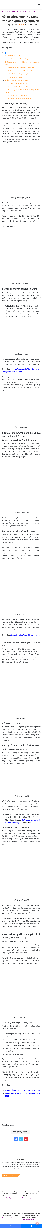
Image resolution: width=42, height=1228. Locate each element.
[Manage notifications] (37, 1223)
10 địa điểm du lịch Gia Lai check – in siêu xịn (22, 1090)
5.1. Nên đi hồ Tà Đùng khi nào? (18, 95)
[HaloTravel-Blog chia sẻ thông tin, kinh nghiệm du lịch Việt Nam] (21, 4)
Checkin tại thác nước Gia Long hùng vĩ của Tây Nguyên (31, 1193)
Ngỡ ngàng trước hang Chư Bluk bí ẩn (20, 71)
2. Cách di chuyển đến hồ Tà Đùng (16, 59)
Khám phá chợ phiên (15, 77)
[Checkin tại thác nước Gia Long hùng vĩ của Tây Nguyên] (31, 1184)
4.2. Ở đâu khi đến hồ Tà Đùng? (18, 86)
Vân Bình (21, 1159)
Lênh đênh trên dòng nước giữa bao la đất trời (23, 74)
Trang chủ (6, 11)
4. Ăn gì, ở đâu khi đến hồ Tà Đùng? (17, 80)
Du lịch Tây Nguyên (29, 11)
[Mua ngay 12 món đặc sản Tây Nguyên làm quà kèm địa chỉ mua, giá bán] (31, 1206)
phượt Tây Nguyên (21, 1132)
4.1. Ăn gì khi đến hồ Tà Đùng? (18, 83)
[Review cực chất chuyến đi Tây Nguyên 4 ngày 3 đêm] (11, 1184)
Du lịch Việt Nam (16, 11)
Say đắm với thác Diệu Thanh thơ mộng (21, 67)
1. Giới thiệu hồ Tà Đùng (13, 56)
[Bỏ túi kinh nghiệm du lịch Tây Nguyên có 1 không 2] (11, 1206)
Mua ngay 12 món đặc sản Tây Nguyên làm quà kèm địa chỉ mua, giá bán (31, 1215)
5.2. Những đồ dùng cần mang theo (19, 98)
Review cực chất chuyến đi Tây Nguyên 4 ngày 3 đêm (10, 1193)
